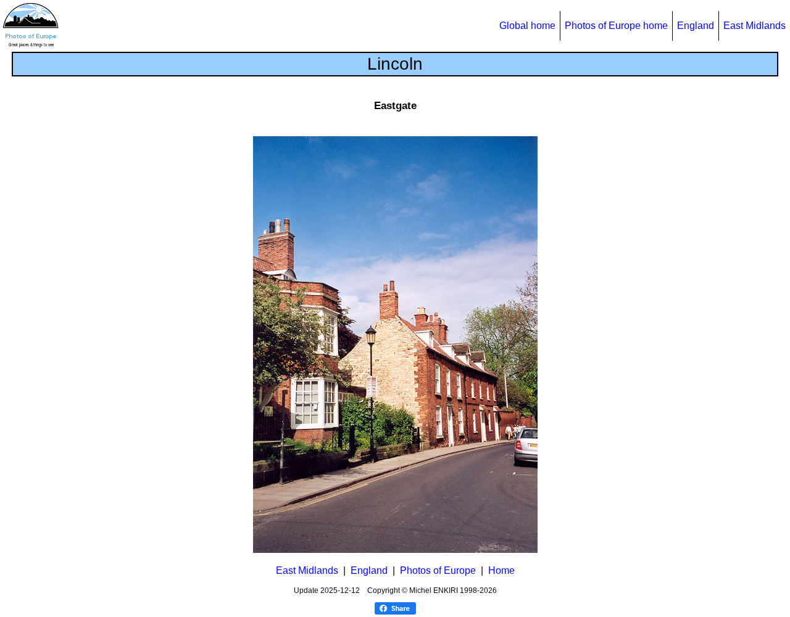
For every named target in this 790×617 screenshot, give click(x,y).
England (695, 25)
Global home (527, 25)
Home (501, 570)
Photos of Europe (438, 570)
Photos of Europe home (616, 25)
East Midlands (754, 25)
